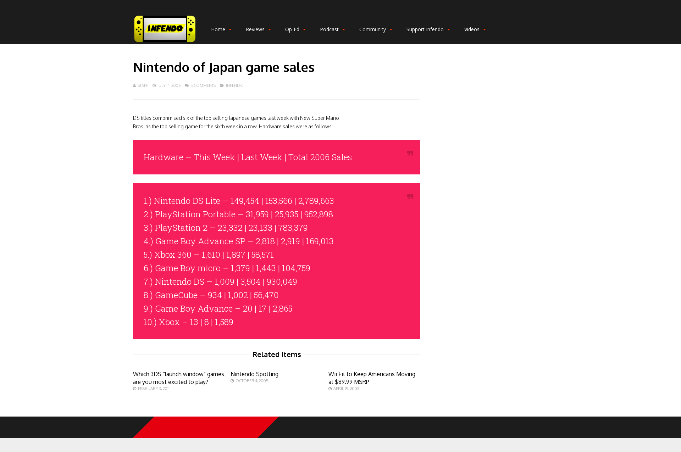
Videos (472, 29)
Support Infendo (425, 29)
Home (218, 29)
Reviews (255, 29)
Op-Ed (292, 29)
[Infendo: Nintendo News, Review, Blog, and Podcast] (165, 42)
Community (372, 29)
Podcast (329, 29)
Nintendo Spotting (254, 374)
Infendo (235, 85)
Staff (143, 85)
